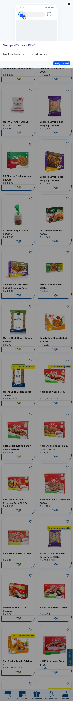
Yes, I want (61, 63)
